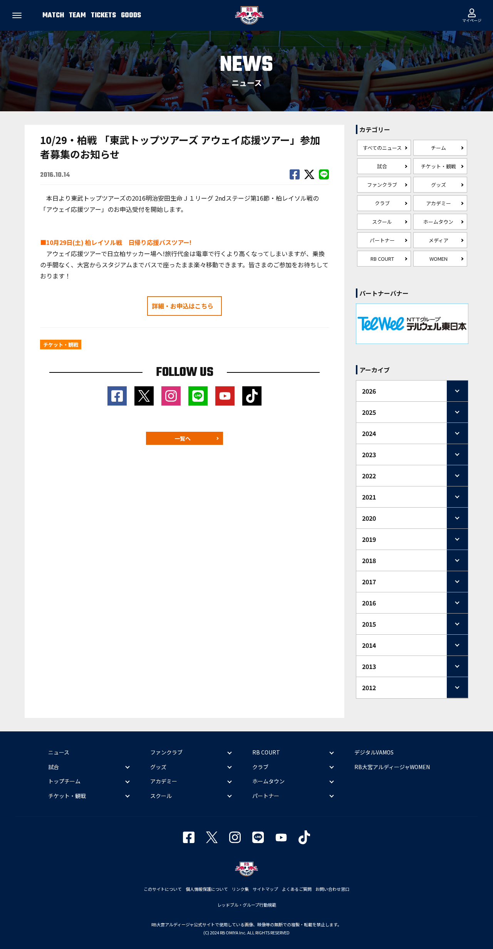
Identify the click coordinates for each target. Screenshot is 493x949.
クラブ (382, 203)
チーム (438, 147)
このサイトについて (163, 889)
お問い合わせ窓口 (332, 889)
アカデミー (438, 203)
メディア (438, 240)
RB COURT (382, 258)
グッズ (438, 184)
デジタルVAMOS (374, 752)
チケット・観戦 (438, 166)
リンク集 (240, 889)
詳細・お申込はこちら (182, 305)
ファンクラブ (382, 184)
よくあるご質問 (297, 889)
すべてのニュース (382, 147)
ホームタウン (438, 221)
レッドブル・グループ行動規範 (246, 905)
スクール (382, 221)
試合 (382, 166)
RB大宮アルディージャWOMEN (392, 767)
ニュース (58, 752)
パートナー (382, 240)
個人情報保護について (207, 889)
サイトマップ (265, 889)
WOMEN (438, 258)
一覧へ (182, 438)
